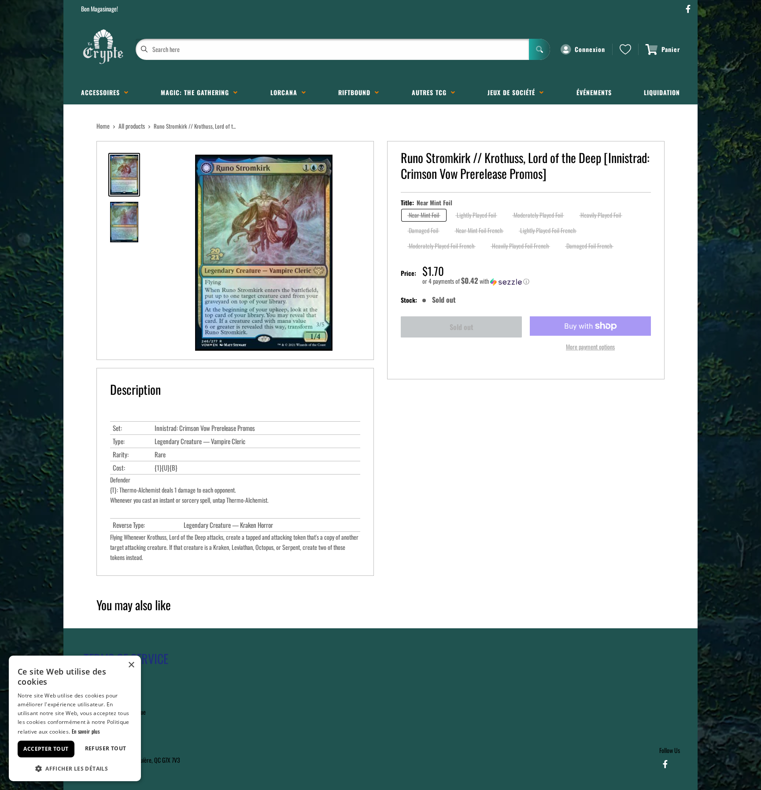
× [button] (131, 665)
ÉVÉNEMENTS (594, 92)
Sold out (461, 327)
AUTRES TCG (431, 92)
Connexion (590, 49)
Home (103, 125)
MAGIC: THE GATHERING (197, 92)
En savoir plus (86, 731)
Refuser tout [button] (105, 748)
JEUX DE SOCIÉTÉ (513, 92)
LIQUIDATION (662, 92)
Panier (670, 49)
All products (131, 125)
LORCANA (286, 92)
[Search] (539, 49)
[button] (536, 281)
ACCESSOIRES (102, 92)
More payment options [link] (590, 346)
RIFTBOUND (356, 92)
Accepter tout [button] (45, 749)
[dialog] (75, 718)
